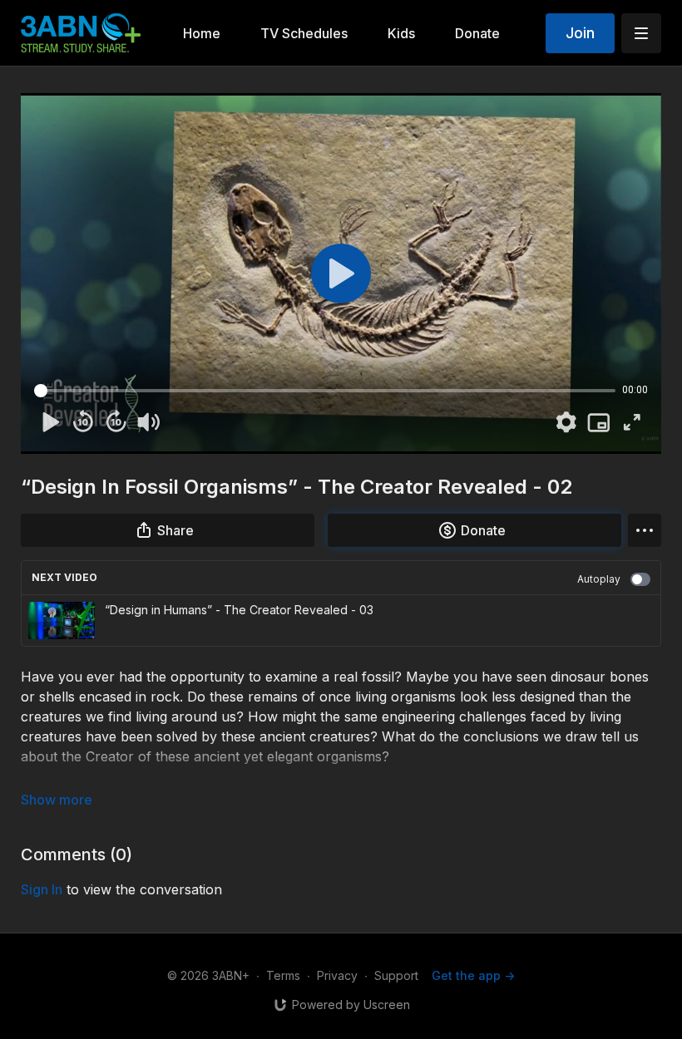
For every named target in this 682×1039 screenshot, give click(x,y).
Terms (283, 975)
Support (396, 975)
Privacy (337, 975)
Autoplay (598, 579)
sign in (41, 889)
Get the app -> (473, 975)
